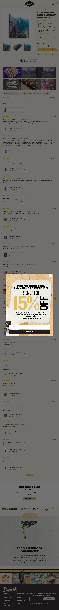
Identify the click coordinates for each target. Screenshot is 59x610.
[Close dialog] (50, 276)
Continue (29, 332)
